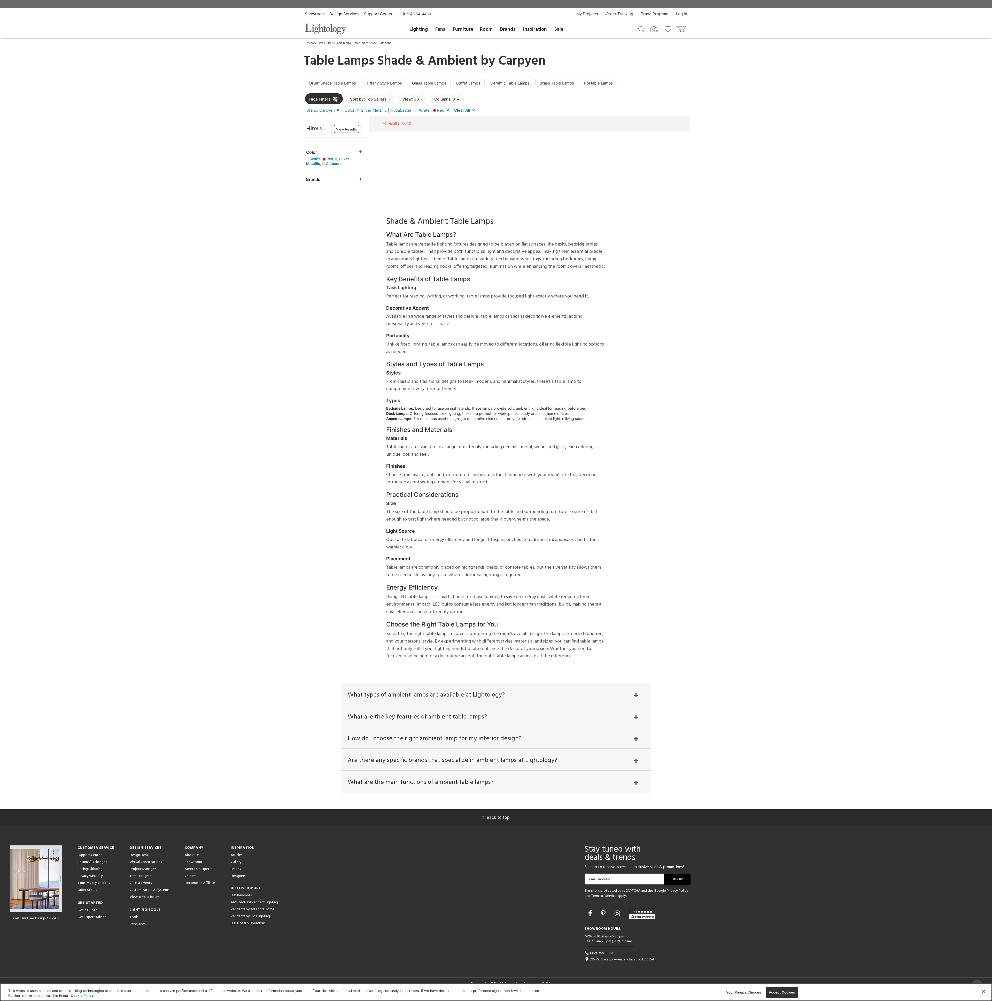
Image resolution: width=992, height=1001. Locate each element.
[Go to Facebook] (591, 913)
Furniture (463, 29)
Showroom (315, 13)
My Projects (587, 13)
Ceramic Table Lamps (510, 83)
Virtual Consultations (146, 862)
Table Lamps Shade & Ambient (372, 43)
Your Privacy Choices (94, 883)
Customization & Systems (149, 890)
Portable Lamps (598, 83)
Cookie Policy (82, 996)
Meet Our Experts (198, 869)
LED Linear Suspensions (248, 923)
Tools (134, 917)
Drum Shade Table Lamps (332, 83)
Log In (681, 13)
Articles (236, 855)
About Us (192, 855)
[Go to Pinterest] (604, 913)
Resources (137, 924)
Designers (238, 876)
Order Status (87, 890)
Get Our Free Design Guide (34, 918)
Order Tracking (619, 13)
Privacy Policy (677, 891)
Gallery (236, 862)
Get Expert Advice (92, 917)
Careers (190, 876)
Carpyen (522, 61)
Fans (440, 29)
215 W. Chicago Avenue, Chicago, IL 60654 (621, 959)
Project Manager (143, 869)
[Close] (983, 991)
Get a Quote (87, 910)
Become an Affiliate (200, 883)
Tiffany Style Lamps (384, 83)
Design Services (344, 13)
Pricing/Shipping (90, 869)
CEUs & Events (141, 883)
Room (486, 29)
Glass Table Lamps (429, 83)
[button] (324, 110)
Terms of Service (604, 896)
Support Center (378, 13)
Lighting (418, 29)
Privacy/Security (90, 876)
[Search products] (641, 29)
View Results (346, 129)
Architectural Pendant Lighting (254, 902)
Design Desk (139, 855)
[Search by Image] (654, 29)
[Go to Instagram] (618, 913)
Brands (507, 29)
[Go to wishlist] (669, 29)
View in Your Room (145, 897)
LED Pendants (241, 895)
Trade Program (654, 13)
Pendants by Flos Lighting (250, 916)
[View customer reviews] (642, 914)
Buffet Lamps (468, 83)
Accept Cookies (782, 992)
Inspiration (535, 29)
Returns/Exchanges (92, 862)
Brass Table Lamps (557, 83)
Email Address (600, 879)
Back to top (498, 817)
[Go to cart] (681, 28)
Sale (558, 29)
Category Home (314, 43)
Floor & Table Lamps (339, 43)
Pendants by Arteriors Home (252, 909)
